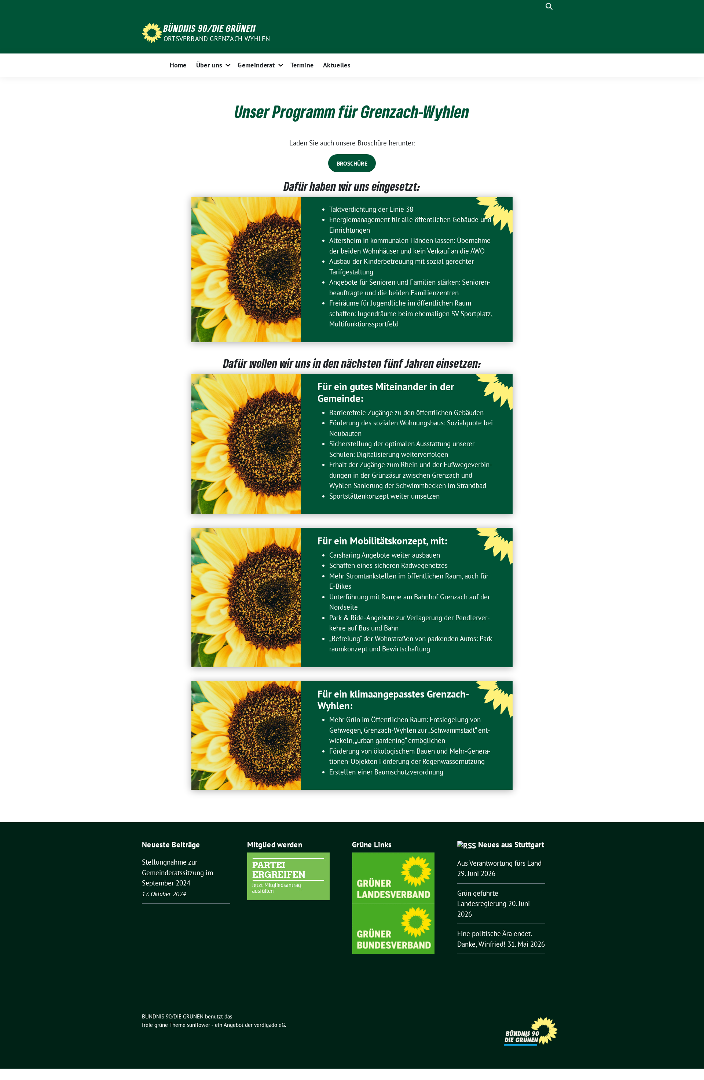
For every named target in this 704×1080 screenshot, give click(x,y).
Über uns (209, 65)
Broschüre (352, 163)
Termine (302, 65)
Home (178, 65)
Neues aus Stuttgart (511, 845)
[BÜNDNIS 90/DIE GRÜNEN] (152, 32)
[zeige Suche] (549, 6)
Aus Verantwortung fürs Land (499, 863)
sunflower (198, 1024)
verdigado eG (269, 1024)
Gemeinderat (256, 65)
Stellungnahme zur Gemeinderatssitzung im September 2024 (177, 872)
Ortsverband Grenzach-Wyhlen (217, 38)
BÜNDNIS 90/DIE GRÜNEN (210, 28)
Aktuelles (337, 65)
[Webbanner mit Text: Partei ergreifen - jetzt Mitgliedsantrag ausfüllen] (288, 875)
